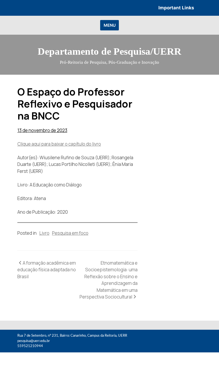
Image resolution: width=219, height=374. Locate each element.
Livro (44, 233)
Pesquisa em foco (70, 233)
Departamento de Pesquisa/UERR (109, 51)
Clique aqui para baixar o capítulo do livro (59, 144)
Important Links (176, 7)
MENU (110, 25)
